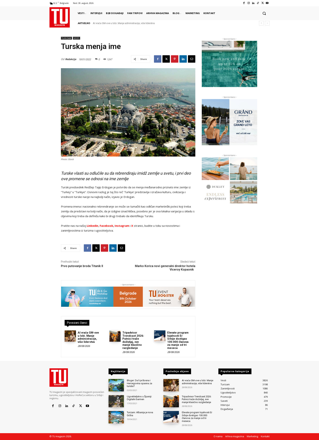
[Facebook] (244, 3)
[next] (267, 23)
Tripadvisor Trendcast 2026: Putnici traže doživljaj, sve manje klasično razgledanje (133, 340)
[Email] (191, 59)
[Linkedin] (253, 3)
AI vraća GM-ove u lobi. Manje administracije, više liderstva (124, 23)
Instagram (122, 225)
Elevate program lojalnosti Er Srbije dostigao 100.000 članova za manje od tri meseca (177, 340)
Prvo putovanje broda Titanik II (82, 266)
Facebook (106, 225)
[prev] (261, 23)
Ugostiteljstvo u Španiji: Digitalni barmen (139, 398)
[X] (262, 3)
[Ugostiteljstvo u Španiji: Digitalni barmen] (116, 401)
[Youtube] (267, 3)
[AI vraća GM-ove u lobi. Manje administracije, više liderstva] (70, 336)
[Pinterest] (174, 59)
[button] (264, 13)
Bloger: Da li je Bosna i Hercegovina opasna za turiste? (139, 383)
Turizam (66, 38)
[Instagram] (248, 3)
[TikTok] (257, 3)
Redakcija (70, 59)
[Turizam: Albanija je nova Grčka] (116, 417)
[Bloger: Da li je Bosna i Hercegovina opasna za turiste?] (116, 385)
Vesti (76, 38)
